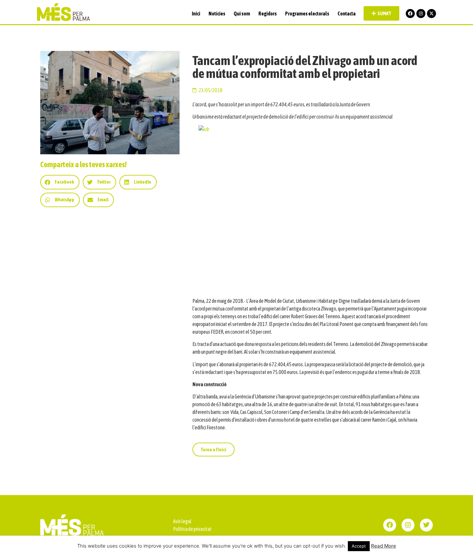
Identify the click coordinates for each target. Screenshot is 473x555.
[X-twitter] (431, 13)
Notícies (217, 13)
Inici (196, 13)
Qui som (242, 13)
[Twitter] (426, 525)
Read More (383, 546)
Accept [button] (359, 546)
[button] (59, 182)
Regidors (267, 13)
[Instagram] (420, 13)
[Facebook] (410, 13)
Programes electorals (307, 13)
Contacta (347, 13)
